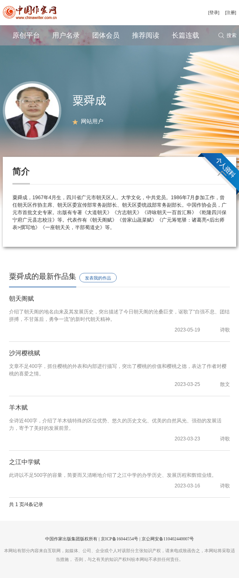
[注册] (230, 12)
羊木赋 (18, 407)
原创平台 (26, 35)
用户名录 (66, 35)
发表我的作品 (98, 277)
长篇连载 (185, 35)
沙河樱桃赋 (24, 353)
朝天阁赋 (21, 298)
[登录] (213, 12)
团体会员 (106, 35)
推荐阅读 (145, 35)
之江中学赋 (24, 461)
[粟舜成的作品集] (32, 110)
